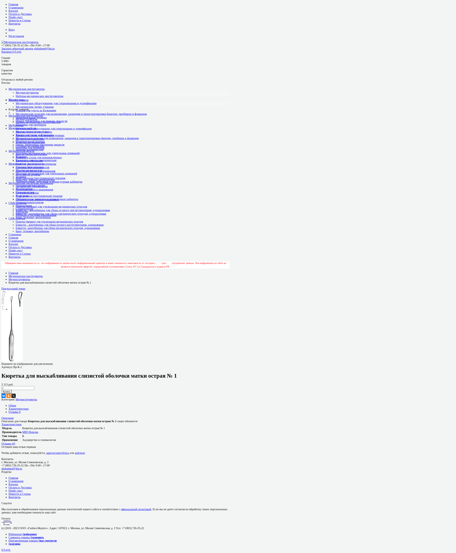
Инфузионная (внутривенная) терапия (40, 178)
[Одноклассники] (8, 396)
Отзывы (14, 411)
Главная (13, 4)
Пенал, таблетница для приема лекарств (40, 144)
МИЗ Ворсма (30, 432)
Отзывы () (8, 443)
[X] (13, 396)
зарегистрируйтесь (57, 452)
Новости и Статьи (20, 20)
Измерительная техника (30, 141)
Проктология (24, 205)
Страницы (15, 234)
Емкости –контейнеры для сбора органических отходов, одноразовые (61, 213)
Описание (7, 418)
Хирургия (22, 212)
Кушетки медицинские (30, 163)
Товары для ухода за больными (36, 110)
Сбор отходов (17, 218)
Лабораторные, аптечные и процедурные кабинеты (47, 199)
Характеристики (19, 408)
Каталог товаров (19, 100)
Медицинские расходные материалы (31, 183)
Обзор (12, 405)
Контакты (14, 23)
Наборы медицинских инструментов (39, 96)
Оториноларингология (29, 202)
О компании (16, 7)
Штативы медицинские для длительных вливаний (48, 153)
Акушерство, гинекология (32, 186)
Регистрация (16, 36)
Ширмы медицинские (29, 170)
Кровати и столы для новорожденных (39, 157)
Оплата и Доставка (20, 14)
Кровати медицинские (29, 160)
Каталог (13, 10)
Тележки (21, 176)
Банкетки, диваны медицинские (35, 179)
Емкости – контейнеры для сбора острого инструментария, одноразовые (63, 210)
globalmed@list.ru (44, 48)
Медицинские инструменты (27, 89)
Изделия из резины (27, 192)
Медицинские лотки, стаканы (35, 107)
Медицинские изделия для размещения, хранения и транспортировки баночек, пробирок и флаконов (81, 114)
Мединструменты (27, 92)
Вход (12, 29)
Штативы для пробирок (31, 124)
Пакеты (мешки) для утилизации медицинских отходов (51, 206)
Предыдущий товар (13, 288)
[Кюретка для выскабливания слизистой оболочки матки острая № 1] (12, 360)
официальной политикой (136, 509)
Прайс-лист (16, 17)
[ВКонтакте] (3, 396)
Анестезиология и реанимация (34, 189)
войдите (80, 452)
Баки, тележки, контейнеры (33, 217)
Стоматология (24, 208)
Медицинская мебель (21, 151)
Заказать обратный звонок (17, 48)
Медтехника (16, 125)
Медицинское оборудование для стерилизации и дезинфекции (56, 103)
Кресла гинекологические (31, 154)
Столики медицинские (29, 167)
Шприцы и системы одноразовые (36, 215)
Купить (6, 391)
